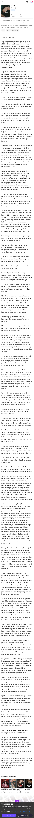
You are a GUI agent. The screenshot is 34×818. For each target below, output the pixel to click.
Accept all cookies (9, 815)
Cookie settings (25, 815)
